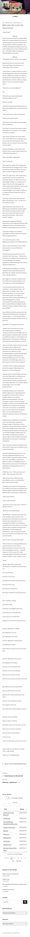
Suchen (15, 802)
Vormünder (6, 841)
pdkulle (19, 22)
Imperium (6, 834)
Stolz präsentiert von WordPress (11, 933)
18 (13, 861)
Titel (5, 809)
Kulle (7, 764)
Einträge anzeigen (17, 798)
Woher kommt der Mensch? (10, 874)
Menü (16, 16)
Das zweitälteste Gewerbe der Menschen (14, 884)
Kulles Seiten (11, 10)
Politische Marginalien (18, 764)
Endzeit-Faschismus (9, 827)
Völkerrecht (6, 818)
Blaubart (5, 831)
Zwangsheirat (7, 844)
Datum (22, 809)
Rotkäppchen (7, 838)
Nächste (18, 861)
